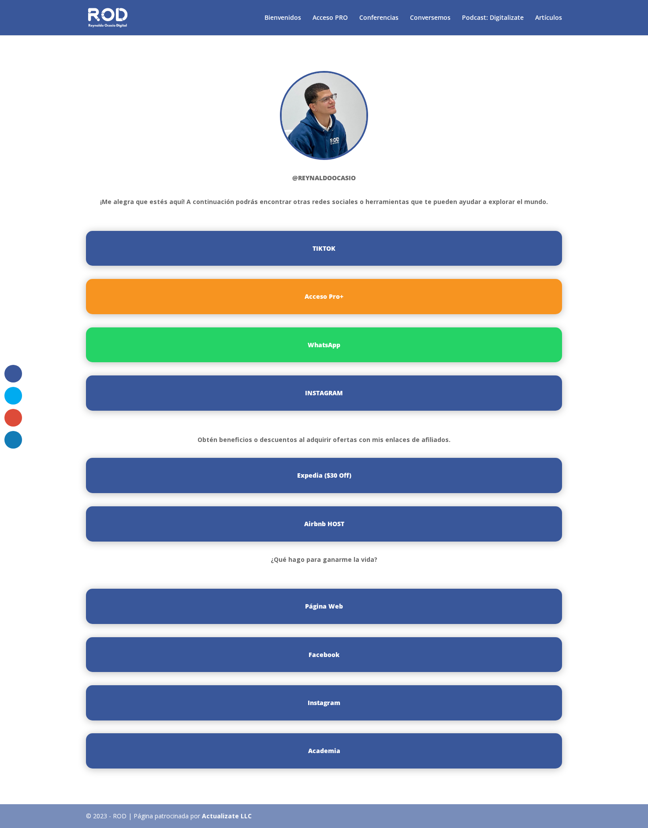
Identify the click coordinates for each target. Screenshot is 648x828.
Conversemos (430, 18)
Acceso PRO (330, 18)
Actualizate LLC (227, 816)
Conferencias (378, 18)
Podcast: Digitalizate (493, 18)
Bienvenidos (282, 18)
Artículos (548, 18)
